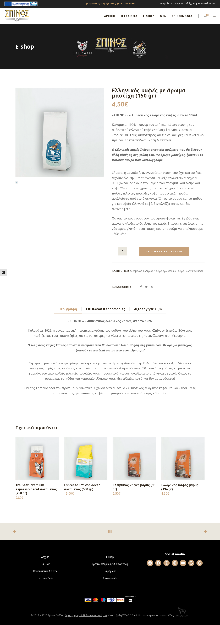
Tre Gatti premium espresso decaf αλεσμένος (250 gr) (36, 489)
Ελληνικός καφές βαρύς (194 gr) (179, 487)
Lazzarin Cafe (45, 578)
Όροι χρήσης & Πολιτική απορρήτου (86, 615)
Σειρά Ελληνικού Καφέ (190, 271)
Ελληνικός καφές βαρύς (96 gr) (134, 487)
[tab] (68, 309)
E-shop (110, 557)
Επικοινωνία (110, 578)
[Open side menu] (214, 16)
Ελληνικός (149, 271)
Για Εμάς (45, 564)
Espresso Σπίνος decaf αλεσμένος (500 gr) (82, 487)
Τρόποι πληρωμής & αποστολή (110, 564)
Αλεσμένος (136, 271)
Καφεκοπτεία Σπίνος (45, 571)
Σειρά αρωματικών (166, 271)
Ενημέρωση (109, 571)
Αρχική (45, 557)
